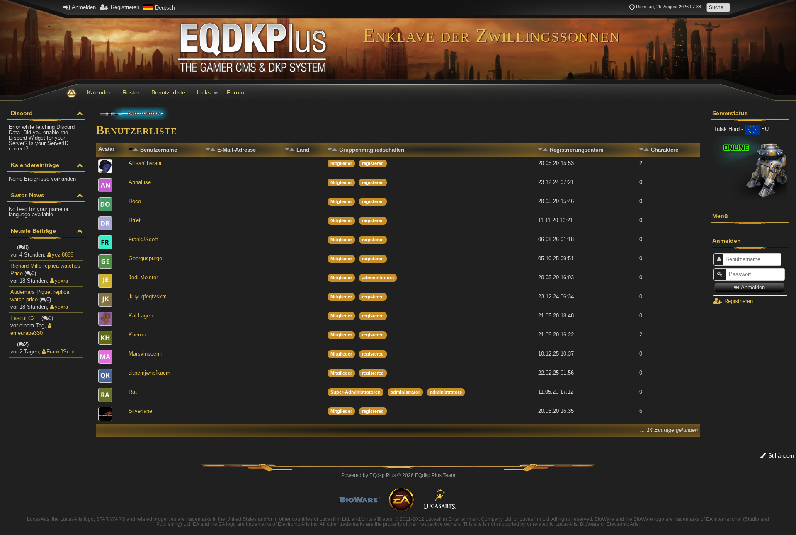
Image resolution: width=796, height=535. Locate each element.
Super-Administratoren (355, 392)
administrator (405, 392)
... (12, 247)
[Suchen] (721, 7)
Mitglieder (341, 163)
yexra (61, 281)
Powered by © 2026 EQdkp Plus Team (398, 475)
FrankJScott (61, 352)
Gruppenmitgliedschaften (371, 150)
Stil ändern (780, 456)
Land (302, 150)
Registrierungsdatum (577, 150)
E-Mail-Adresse (236, 150)
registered (373, 163)
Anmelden (83, 7)
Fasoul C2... (25, 318)
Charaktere (664, 150)
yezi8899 (62, 255)
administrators (378, 277)
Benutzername (158, 150)
